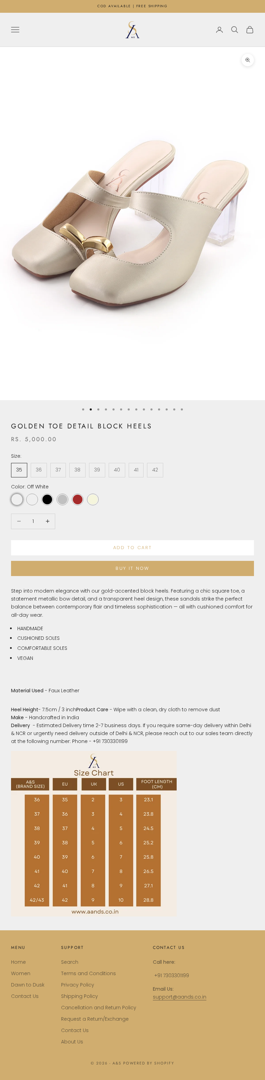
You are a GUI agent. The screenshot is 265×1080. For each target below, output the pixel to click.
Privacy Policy (77, 984)
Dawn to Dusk (28, 984)
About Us (72, 1041)
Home (18, 962)
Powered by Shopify (149, 1063)
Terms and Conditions (88, 973)
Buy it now (132, 568)
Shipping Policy (79, 996)
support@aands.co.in (179, 996)
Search (69, 962)
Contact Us (25, 996)
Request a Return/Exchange (95, 1018)
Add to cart (132, 547)
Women (20, 973)
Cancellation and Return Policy (98, 1007)
